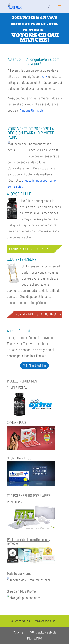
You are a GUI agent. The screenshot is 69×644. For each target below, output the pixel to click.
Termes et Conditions (45, 621)
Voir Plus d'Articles (34, 365)
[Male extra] (31, 416)
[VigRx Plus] (31, 448)
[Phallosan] (31, 528)
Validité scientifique (20, 621)
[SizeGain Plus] (31, 484)
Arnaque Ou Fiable (32, 110)
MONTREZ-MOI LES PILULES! (26, 249)
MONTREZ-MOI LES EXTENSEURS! (36, 314)
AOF (44, 76)
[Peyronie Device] (31, 562)
